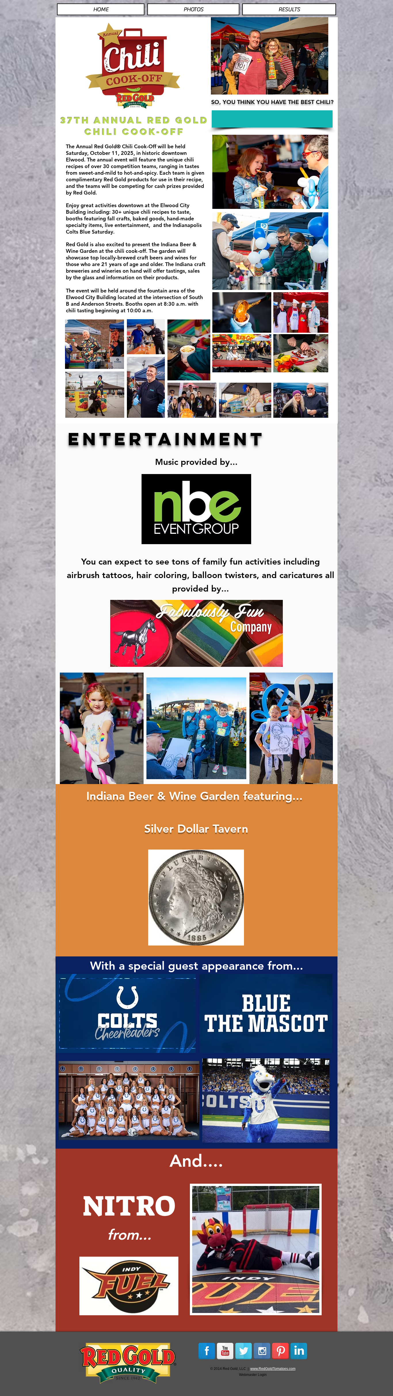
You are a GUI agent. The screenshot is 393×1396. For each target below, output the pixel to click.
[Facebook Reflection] (207, 1351)
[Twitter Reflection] (243, 1351)
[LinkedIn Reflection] (299, 1351)
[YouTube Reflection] (225, 1351)
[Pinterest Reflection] (280, 1351)
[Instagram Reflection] (262, 1351)
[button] (272, 119)
